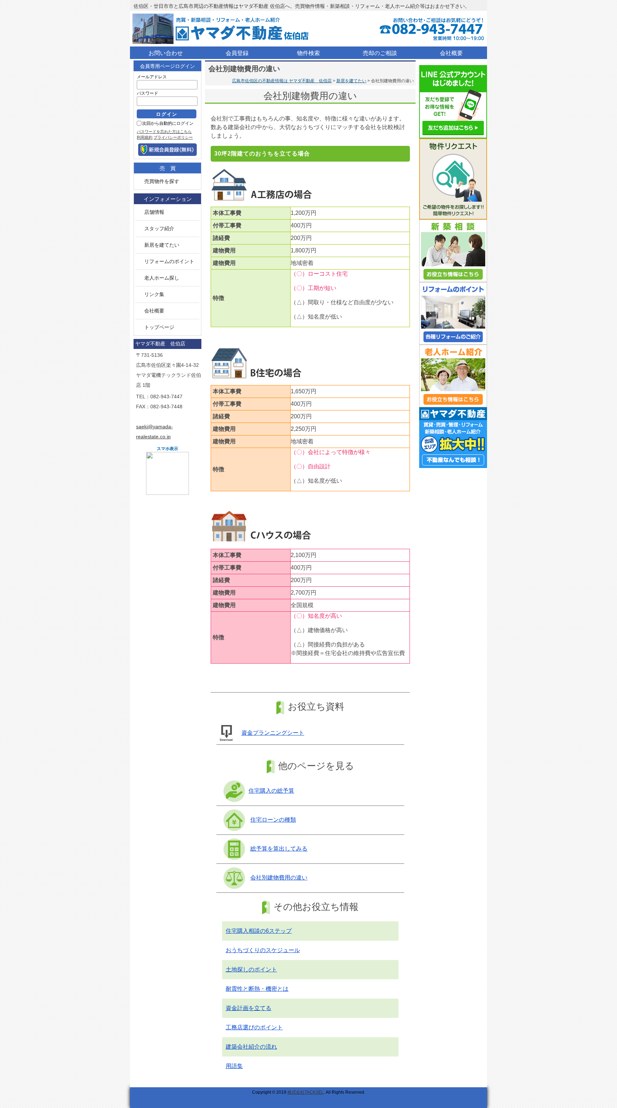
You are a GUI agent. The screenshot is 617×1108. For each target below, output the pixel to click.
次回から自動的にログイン (168, 123)
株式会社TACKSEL (305, 1092)
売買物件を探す (161, 181)
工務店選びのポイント (254, 1027)
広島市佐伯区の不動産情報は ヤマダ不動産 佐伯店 (282, 80)
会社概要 (154, 311)
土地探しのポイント (251, 969)
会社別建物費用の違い (278, 878)
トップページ (159, 327)
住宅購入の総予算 (271, 791)
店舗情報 (154, 212)
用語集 (234, 1066)
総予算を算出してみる (278, 849)
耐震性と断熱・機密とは (257, 989)
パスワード (147, 93)
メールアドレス (152, 76)
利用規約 (144, 137)
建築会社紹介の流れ (251, 1047)
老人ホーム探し (161, 278)
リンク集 (154, 294)
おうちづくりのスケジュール (263, 950)
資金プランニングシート (272, 733)
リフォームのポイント (169, 261)
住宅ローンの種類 (273, 820)
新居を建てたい (351, 80)
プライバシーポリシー (173, 137)
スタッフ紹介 (159, 228)
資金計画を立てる (248, 1008)
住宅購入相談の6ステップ (259, 931)
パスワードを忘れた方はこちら (164, 131)
